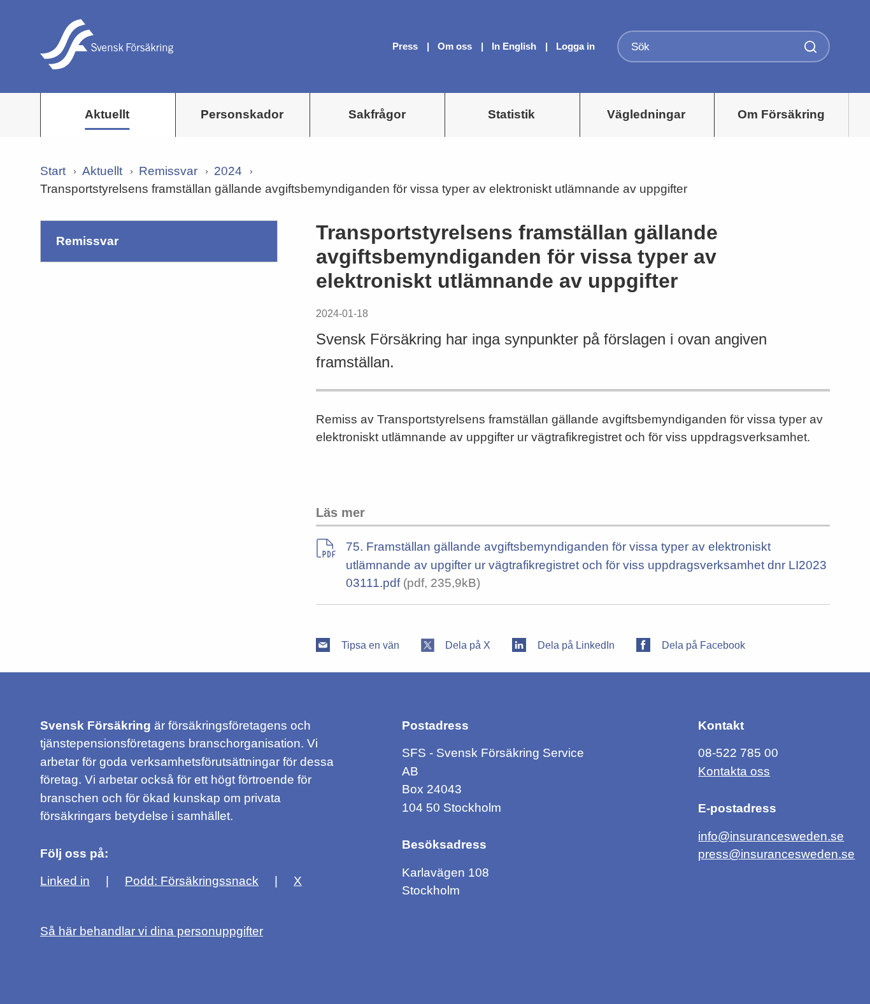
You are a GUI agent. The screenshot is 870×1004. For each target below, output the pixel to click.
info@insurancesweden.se (771, 836)
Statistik (511, 114)
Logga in (575, 46)
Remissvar (168, 171)
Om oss (456, 46)
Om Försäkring (781, 114)
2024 (228, 171)
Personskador (242, 114)
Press (406, 46)
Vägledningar (646, 114)
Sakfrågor (377, 114)
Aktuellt (107, 114)
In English (514, 46)
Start (53, 171)
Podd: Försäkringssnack (192, 880)
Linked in (65, 880)
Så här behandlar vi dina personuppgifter (151, 931)
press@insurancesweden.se (776, 854)
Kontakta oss (734, 771)
